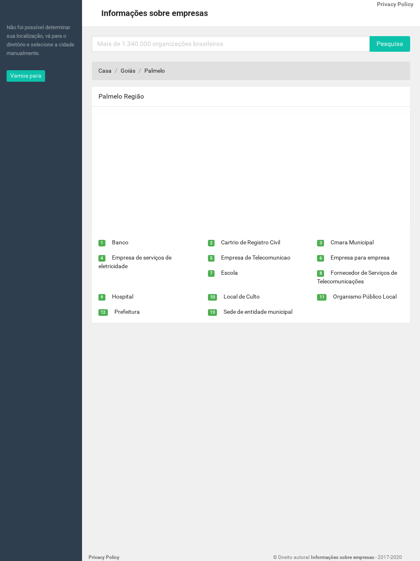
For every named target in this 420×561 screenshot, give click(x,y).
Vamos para (25, 75)
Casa (105, 70)
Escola (229, 272)
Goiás (128, 70)
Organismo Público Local (365, 296)
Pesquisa (390, 44)
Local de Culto (242, 296)
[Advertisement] (251, 170)
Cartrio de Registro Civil (250, 242)
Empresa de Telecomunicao (255, 257)
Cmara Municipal (352, 242)
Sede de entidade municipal (258, 311)
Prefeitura (127, 311)
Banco (120, 242)
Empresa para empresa (360, 257)
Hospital (122, 296)
